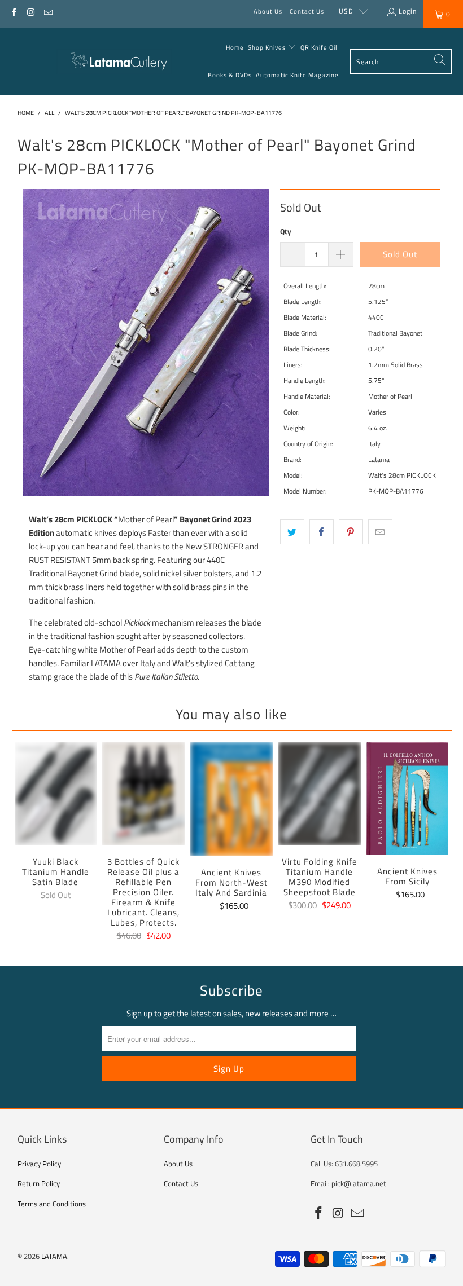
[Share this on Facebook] (321, 531)
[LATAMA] (114, 61)
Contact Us (307, 11)
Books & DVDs (230, 75)
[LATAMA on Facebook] (13, 11)
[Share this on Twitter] (292, 531)
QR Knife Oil (319, 47)
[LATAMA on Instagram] (30, 11)
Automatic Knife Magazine (297, 75)
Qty (285, 231)
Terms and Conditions (52, 1203)
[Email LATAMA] (48, 11)
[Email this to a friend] (380, 531)
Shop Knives (267, 47)
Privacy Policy (39, 1163)
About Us (268, 11)
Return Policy (39, 1183)
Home (235, 47)
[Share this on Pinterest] (351, 531)
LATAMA (54, 1256)
